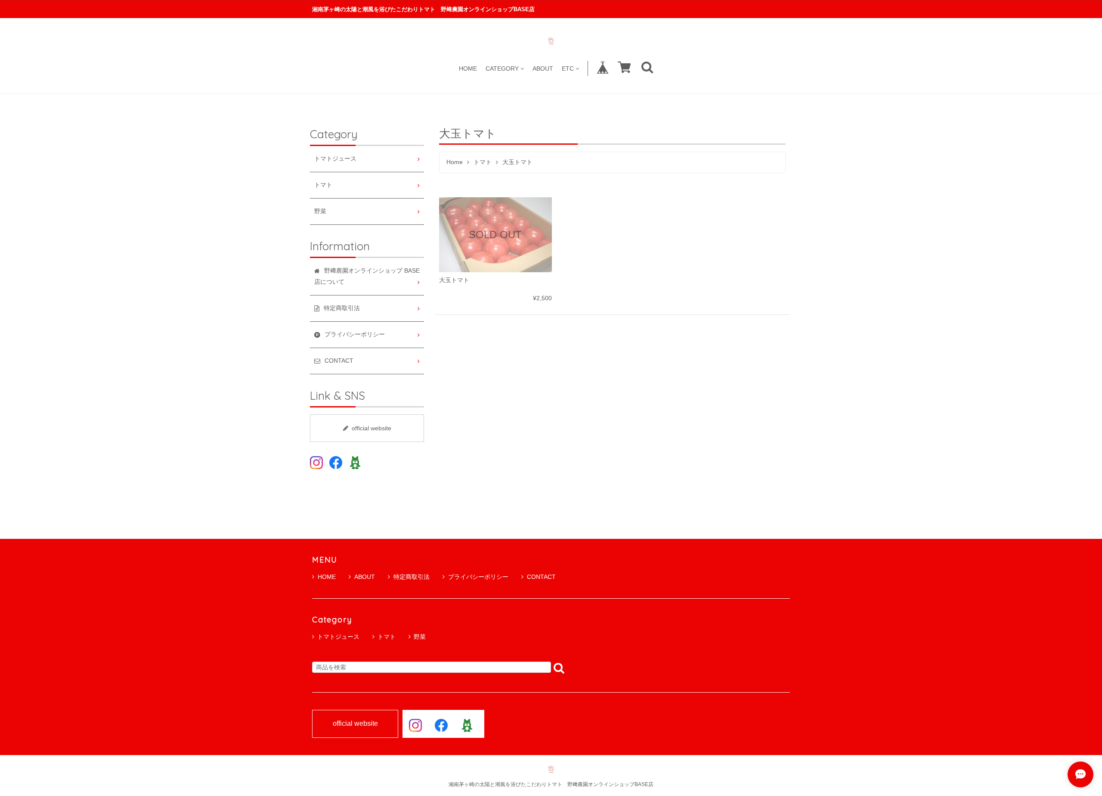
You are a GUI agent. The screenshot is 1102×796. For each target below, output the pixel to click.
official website (371, 428)
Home (454, 162)
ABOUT (542, 68)
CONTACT (541, 576)
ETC (568, 68)
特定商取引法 (411, 576)
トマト (483, 162)
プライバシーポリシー (478, 576)
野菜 (320, 211)
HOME (468, 68)
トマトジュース (335, 158)
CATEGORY (502, 68)
